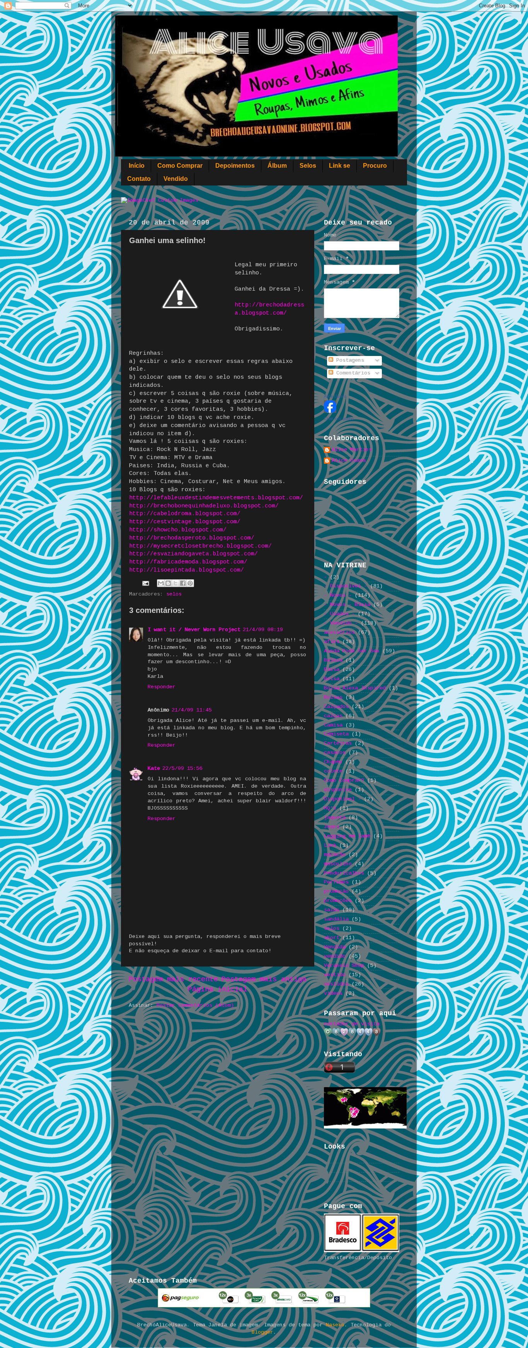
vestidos (336, 984)
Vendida (335, 947)
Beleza (333, 660)
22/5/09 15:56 (182, 768)
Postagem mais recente (173, 979)
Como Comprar (180, 165)
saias (331, 910)
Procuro (375, 165)
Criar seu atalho (339, 418)
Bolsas (333, 697)
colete (333, 771)
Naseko (335, 1325)
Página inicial (217, 989)
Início (137, 165)
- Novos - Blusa (347, 605)
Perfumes (336, 882)
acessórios (339, 632)
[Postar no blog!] (168, 583)
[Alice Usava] (330, 411)
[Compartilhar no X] (175, 583)
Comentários (351, 373)
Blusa (331, 669)
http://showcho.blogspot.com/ (178, 530)
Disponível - (342, 799)
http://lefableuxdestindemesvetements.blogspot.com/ (216, 498)
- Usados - (339, 614)
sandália (336, 919)
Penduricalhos (344, 873)
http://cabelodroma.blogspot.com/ (184, 514)
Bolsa (331, 679)
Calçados (336, 707)
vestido (335, 975)
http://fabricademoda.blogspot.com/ (188, 562)
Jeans (331, 827)
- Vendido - (341, 623)
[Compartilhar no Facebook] (183, 583)
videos (333, 993)
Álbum (277, 165)
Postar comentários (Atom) (195, 1005)
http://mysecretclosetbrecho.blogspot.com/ (200, 546)
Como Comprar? (344, 780)
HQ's (330, 808)
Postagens (348, 360)
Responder (161, 687)
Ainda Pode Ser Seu (352, 651)
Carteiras (338, 743)
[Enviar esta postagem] (146, 583)
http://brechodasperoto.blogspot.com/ (191, 538)
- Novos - (338, 595)
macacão (335, 855)
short (331, 938)
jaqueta (335, 817)
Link (330, 845)
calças (333, 716)
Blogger (262, 1332)
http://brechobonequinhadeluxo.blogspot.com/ (204, 506)
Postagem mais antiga (264, 979)
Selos (308, 165)
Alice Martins (352, 450)
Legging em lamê (347, 836)
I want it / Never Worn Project (194, 630)
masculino (338, 864)
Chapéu (333, 762)
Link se (339, 165)
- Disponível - (345, 586)
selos (174, 594)
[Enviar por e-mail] (161, 583)
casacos (335, 753)
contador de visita (352, 1024)
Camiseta (336, 734)
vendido (335, 956)
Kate (154, 768)
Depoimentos (235, 165)
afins (331, 642)
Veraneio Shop (344, 965)
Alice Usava (335, 396)
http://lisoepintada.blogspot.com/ (186, 570)
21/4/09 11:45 (192, 710)
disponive (338, 790)
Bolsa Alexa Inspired (355, 688)
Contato (139, 178)
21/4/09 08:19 (263, 630)
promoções (338, 901)
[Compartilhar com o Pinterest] (190, 583)
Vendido (176, 178)
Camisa (333, 725)
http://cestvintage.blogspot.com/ (184, 522)
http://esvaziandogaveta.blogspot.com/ (193, 554)
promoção (336, 891)
